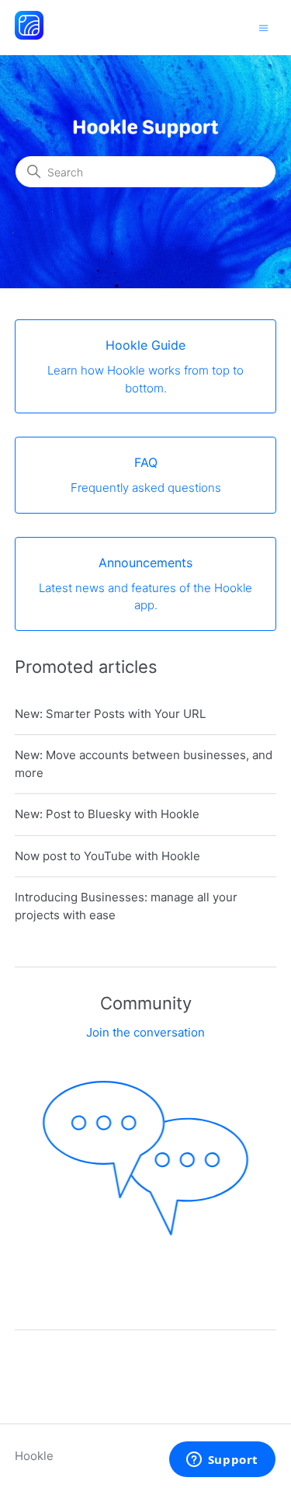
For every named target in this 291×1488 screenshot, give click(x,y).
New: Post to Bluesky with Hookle (107, 814)
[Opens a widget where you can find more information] (221, 1460)
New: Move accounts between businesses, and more (143, 763)
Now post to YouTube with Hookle (107, 856)
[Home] (29, 35)
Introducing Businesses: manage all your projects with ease (126, 906)
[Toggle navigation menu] (263, 26)
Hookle (34, 1455)
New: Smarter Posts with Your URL (110, 713)
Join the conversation (145, 1032)
